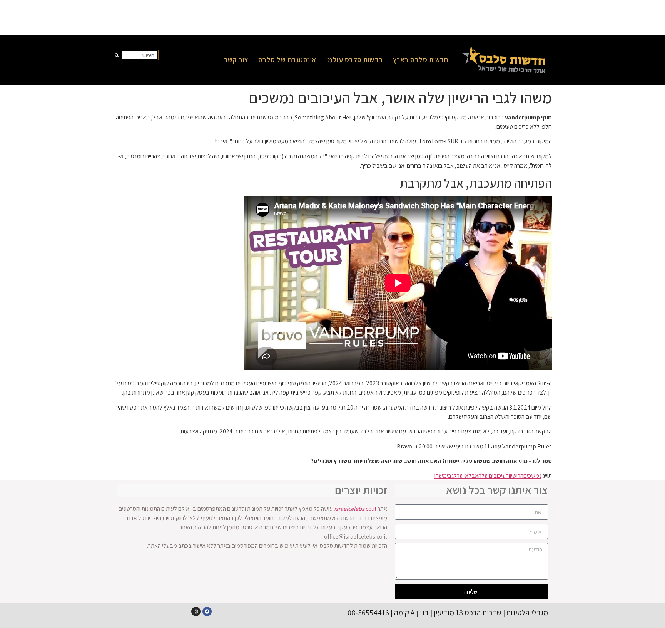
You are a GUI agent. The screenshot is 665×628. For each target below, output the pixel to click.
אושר (462, 476)
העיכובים (499, 476)
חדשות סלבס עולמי (354, 59)
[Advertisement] (332, 17)
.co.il (355, 509)
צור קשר (236, 59)
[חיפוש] (117, 55)
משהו (440, 476)
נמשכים (532, 476)
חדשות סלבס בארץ (421, 59)
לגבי (452, 476)
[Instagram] (196, 611)
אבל (473, 476)
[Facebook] (207, 611)
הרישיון (516, 476)
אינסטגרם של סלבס (287, 59)
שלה (483, 476)
